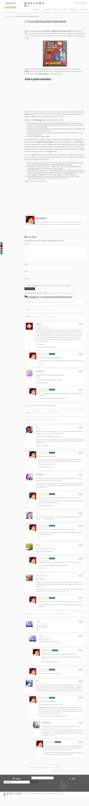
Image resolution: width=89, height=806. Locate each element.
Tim (37, 513)
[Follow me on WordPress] (37, 3)
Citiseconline (75, 112)
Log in (61, 781)
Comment (27, 244)
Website (27, 278)
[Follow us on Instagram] (28, 6)
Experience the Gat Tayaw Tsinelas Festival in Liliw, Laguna (44, 768)
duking (38, 544)
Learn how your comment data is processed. (60, 293)
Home (5, 16)
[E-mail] (25, 3)
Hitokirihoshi (43, 353)
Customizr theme (59, 793)
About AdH (83, 9)
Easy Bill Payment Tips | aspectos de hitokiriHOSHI (43, 309)
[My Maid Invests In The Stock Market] (55, 54)
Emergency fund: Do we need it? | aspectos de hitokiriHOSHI (45, 412)
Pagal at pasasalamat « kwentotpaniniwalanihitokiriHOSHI (45, 420)
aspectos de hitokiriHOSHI (10, 5)
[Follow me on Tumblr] (35, 3)
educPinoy (46, 9)
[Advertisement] (55, 95)
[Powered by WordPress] (46, 793)
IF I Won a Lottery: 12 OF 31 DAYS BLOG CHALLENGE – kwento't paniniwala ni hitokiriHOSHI (52, 302)
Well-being (73, 9)
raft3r (38, 621)
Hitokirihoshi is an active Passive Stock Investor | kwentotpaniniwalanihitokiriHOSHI (51, 613)
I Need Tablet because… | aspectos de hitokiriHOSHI (43, 316)
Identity (37, 9)
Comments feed (63, 786)
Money (55, 9)
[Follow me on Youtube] (40, 3)
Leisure (63, 9)
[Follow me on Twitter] (29, 3)
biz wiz (10, 16)
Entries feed (62, 784)
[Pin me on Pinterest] (43, 3)
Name (26, 264)
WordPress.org (63, 788)
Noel (37, 427)
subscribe (57, 285)
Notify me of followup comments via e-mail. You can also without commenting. (48, 285)
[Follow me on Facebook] (32, 3)
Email (26, 271)
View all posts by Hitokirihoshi (42, 226)
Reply (80, 324)
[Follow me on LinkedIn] (25, 6)
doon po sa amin (42, 575)
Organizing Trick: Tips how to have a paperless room (68, 771)
